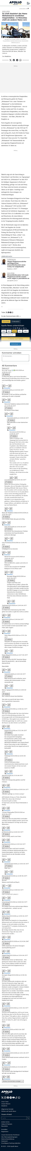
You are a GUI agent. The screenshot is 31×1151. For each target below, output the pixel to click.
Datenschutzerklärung (7, 1139)
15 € (9, 331)
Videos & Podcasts (6, 1124)
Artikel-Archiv (5, 1122)
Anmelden (4, 1129)
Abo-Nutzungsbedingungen (9, 1137)
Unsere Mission (5, 1104)
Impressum (4, 1141)
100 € (26, 331)
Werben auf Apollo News (8, 1111)
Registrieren (4, 1131)
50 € (20, 331)
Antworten (7, 388)
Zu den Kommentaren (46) (10, 316)
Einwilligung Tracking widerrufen (10, 1143)
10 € (3, 331)
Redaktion (9, 269)
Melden (6, 374)
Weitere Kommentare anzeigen (12, 1081)
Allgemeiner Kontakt (7, 1109)
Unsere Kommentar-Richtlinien (10, 1135)
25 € (14, 331)
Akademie (4, 1106)
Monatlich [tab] (16, 321)
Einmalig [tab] (6, 321)
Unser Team (4, 1101)
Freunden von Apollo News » (16, 1149)
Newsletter (4, 1126)
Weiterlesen (15, 344)
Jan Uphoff (10, 280)
